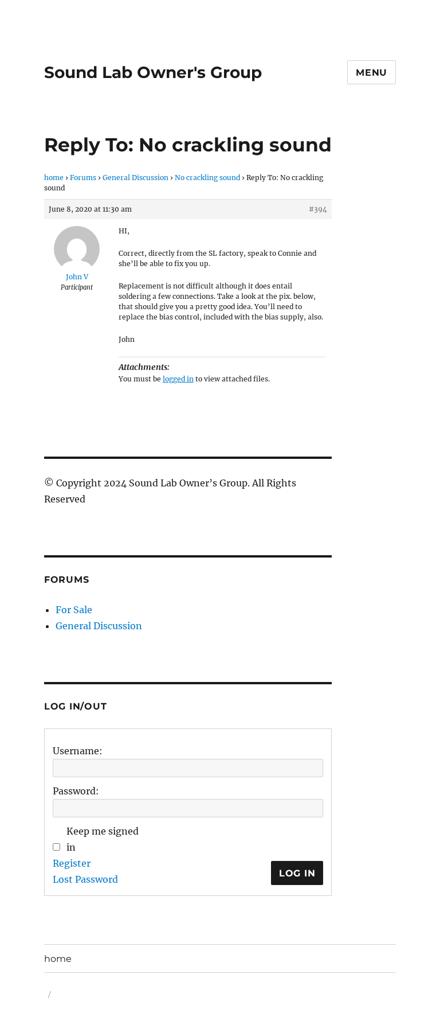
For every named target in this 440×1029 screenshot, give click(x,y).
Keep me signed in (102, 839)
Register (72, 863)
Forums (83, 177)
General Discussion (135, 177)
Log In (297, 873)
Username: (78, 751)
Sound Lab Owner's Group (153, 72)
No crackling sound (207, 177)
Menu (371, 72)
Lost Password (85, 879)
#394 (318, 209)
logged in (178, 379)
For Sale (74, 609)
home (54, 177)
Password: (76, 791)
